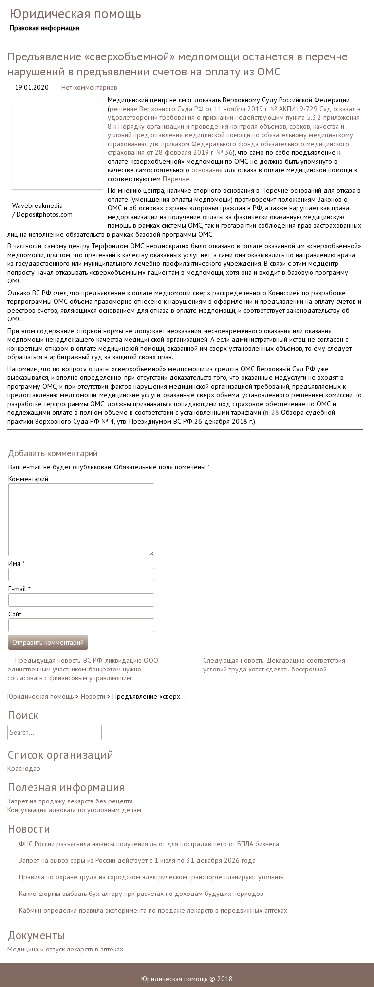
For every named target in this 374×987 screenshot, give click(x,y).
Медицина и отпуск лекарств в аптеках (65, 949)
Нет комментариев (89, 87)
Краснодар (23, 768)
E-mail (19, 588)
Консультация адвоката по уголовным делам (74, 809)
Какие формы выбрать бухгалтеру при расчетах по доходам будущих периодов (141, 893)
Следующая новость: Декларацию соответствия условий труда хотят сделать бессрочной (274, 664)
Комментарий (28, 478)
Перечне (176, 178)
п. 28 (272, 412)
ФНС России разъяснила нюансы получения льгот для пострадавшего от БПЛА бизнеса (149, 843)
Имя (16, 563)
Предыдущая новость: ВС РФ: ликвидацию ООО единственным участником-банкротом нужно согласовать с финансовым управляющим (82, 669)
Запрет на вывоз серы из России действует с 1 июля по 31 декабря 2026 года (137, 860)
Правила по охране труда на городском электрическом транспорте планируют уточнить (151, 877)
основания (207, 170)
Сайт (14, 614)
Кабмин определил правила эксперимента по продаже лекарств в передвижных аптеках (153, 910)
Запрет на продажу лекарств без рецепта (70, 801)
